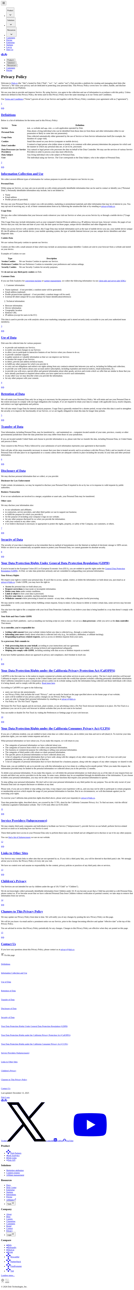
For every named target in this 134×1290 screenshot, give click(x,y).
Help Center (11, 1187)
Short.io (11, 1250)
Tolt (12, 1271)
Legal (9, 1235)
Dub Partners (15, 1153)
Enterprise (10, 42)
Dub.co (14, 83)
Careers (9, 1219)
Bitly (10, 1245)
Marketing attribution (15, 1170)
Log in (9, 47)
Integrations (11, 1194)
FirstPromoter (16, 1266)
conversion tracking (33, 281)
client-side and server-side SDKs (112, 281)
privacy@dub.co (108, 206)
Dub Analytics (13, 1155)
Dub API (11, 1160)
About (9, 1214)
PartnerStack (15, 1261)
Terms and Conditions (14, 99)
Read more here (48, 683)
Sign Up (9, 49)
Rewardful (14, 1257)
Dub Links (12, 1158)
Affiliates (10, 1200)
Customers (10, 38)
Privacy (9, 1231)
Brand (8, 1226)
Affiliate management (15, 1175)
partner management (52, 281)
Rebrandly (12, 1247)
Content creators (13, 1173)
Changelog (10, 1221)
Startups (9, 45)
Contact (9, 1228)
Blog (8, 1217)
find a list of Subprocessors (19, 837)
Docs (8, 1185)
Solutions (10, 63)
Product (10, 60)
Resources (11, 65)
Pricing (9, 40)
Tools (9, 1204)
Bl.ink (10, 1252)
